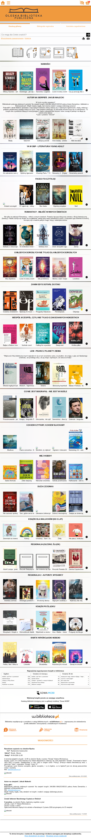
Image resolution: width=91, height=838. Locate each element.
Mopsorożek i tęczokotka (68, 682)
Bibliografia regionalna (45, 26)
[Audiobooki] (45, 58)
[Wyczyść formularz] (83, 38)
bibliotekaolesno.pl (14, 769)
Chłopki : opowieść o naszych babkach (42, 680)
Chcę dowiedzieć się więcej (35, 836)
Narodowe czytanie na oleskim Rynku (19, 749)
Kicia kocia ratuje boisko (67, 684)
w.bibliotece (56, 722)
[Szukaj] (88, 35)
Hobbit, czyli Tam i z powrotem (10, 676)
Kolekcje (28, 38)
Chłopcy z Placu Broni (8, 680)
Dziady (4, 682)
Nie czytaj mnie (65, 680)
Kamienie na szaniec (8, 684)
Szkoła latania (6, 678)
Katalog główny (15, 26)
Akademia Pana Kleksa (38, 682)
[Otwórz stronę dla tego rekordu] (10, 81)
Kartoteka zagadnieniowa (75, 26)
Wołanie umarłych (36, 684)
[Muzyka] (32, 58)
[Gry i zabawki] (72, 58)
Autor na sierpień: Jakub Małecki (17, 781)
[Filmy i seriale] (59, 58)
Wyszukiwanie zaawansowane (12, 38)
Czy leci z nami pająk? (67, 678)
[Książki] (18, 58)
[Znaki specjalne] (88, 38)
